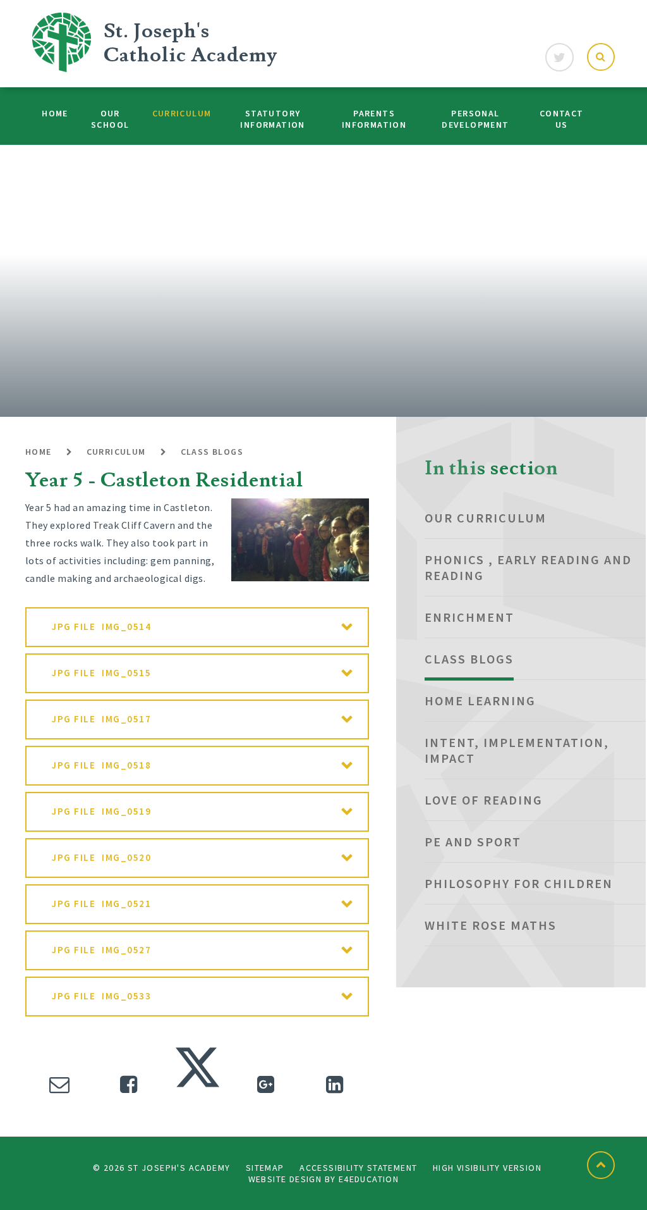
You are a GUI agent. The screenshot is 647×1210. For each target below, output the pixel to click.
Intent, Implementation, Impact (517, 750)
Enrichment (469, 617)
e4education (369, 1179)
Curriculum (116, 451)
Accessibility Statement (358, 1167)
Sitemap (265, 1167)
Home (38, 451)
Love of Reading (484, 800)
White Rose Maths (491, 925)
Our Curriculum (486, 518)
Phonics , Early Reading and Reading (528, 567)
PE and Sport (473, 841)
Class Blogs (212, 451)
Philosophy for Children (519, 883)
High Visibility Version (487, 1167)
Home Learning (480, 700)
